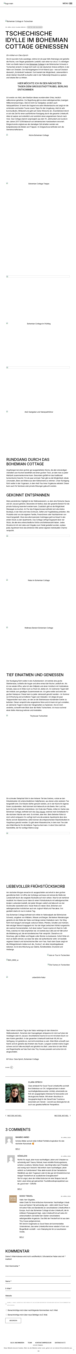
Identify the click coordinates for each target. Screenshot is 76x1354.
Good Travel (38, 1345)
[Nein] (74, 1350)
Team (30, 1343)
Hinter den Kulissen (35, 27)
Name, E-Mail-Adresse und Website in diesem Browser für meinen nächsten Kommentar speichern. (38, 1304)
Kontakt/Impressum (43, 1343)
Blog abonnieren (17, 1343)
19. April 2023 (10, 27)
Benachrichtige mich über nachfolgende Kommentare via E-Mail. (33, 1310)
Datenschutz (60, 1343)
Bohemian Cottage (36, 64)
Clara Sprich (20, 27)
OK (38, 1351)
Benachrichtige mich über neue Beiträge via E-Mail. (28, 1315)
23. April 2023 (66, 1156)
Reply (17, 1149)
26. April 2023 (66, 1196)
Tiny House (40, 812)
